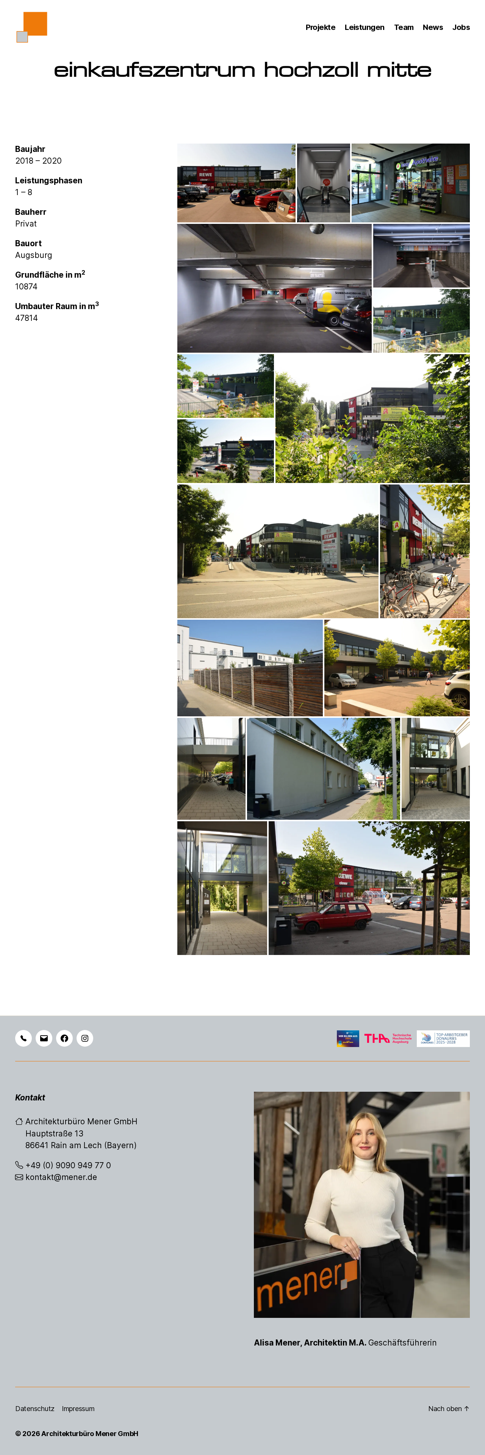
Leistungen (364, 27)
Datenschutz (35, 1409)
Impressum (78, 1409)
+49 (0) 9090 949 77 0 (68, 1165)
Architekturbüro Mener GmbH (89, 1434)
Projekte (321, 27)
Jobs (461, 27)
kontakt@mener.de (61, 1177)
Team (404, 27)
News (433, 27)
